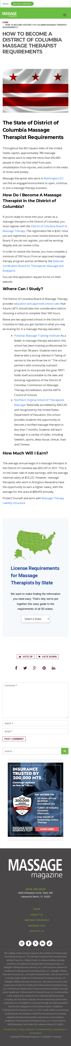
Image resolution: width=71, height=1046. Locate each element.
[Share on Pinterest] (44, 668)
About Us (37, 914)
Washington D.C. (54, 178)
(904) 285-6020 (35, 889)
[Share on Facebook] (16, 668)
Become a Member (22, 3)
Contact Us (36, 931)
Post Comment (14, 738)
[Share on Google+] (34, 668)
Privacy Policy (10, 1029)
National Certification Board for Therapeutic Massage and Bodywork (33, 266)
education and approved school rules (37, 303)
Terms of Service (26, 1029)
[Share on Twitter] (25, 668)
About (5, 3)
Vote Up (28, 656)
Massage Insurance (37, 920)
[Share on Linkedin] (53, 668)
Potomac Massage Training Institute (37, 335)
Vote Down (49, 656)
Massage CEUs (36, 925)
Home (5, 22)
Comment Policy (44, 1029)
